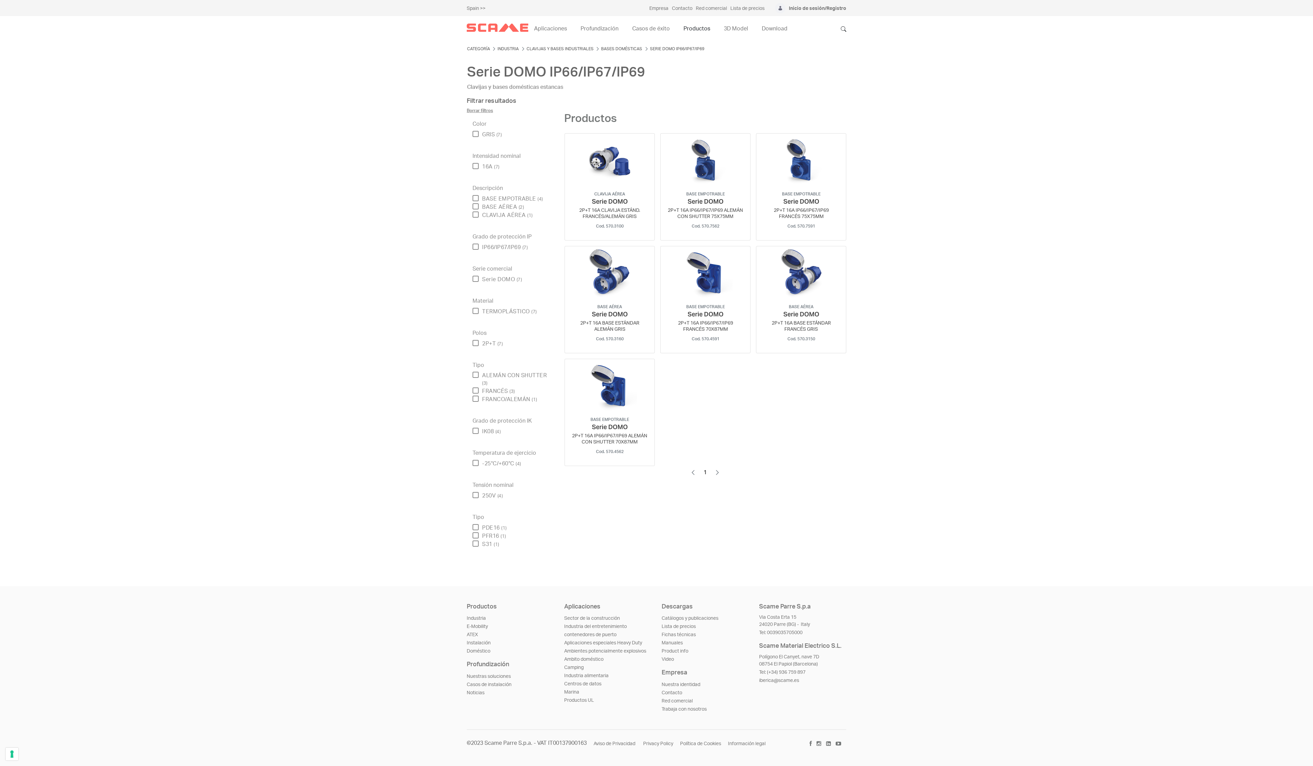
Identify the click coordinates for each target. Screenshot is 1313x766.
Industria (476, 618)
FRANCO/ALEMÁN (509, 399)
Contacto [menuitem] (682, 8)
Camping (574, 667)
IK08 (491, 431)
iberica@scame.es (779, 680)
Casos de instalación (489, 684)
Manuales (672, 643)
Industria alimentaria (586, 675)
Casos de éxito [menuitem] (651, 28)
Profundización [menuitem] (600, 28)
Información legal (747, 743)
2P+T (492, 343)
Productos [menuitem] (697, 28)
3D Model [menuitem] (736, 28)
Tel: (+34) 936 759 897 (782, 672)
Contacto (672, 692)
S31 (490, 544)
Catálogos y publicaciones (690, 618)
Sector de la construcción (592, 618)
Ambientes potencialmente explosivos (605, 651)
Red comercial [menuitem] (711, 8)
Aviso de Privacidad (615, 743)
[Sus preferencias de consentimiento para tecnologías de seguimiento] (11, 754)
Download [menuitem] (774, 28)
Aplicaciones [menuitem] (550, 28)
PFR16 (494, 536)
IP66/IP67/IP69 (505, 247)
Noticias (476, 692)
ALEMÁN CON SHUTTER (514, 379)
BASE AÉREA (503, 207)
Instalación (479, 643)
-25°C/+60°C (501, 463)
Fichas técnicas (679, 634)
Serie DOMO (502, 279)
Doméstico (478, 651)
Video (668, 659)
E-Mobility (477, 626)
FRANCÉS (498, 391)
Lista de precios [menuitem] (747, 8)
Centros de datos (582, 684)
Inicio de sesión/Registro (817, 8)
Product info (675, 651)
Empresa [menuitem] (658, 8)
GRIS (492, 134)
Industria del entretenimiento (595, 626)
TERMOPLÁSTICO (509, 311)
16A (491, 166)
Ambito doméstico (584, 659)
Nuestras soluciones (489, 676)
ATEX (472, 634)
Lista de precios (679, 626)
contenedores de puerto (590, 634)
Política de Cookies (700, 743)
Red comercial (677, 701)
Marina (571, 692)
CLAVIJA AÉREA (507, 215)
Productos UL (579, 700)
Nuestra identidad (681, 684)
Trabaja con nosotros (684, 709)
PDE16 (494, 528)
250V (492, 495)
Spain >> (476, 8)
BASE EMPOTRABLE (512, 199)
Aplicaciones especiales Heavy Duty (603, 643)
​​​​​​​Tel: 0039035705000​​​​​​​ (781, 632)
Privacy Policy (658, 743)
